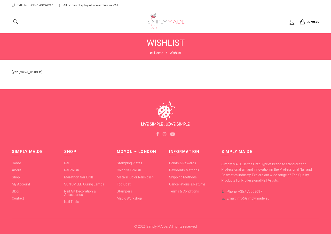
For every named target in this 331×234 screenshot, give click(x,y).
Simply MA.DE (157, 226)
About (16, 170)
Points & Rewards (182, 163)
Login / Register (292, 21)
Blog (15, 191)
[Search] (16, 21)
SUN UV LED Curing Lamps (84, 184)
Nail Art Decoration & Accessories (80, 193)
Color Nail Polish (129, 170)
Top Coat (124, 184)
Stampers (124, 191)
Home (158, 53)
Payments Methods (184, 170)
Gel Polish (71, 170)
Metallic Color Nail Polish (135, 177)
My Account (21, 184)
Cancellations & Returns (187, 184)
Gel (66, 163)
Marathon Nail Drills (79, 177)
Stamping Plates (129, 163)
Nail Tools (71, 202)
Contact (18, 198)
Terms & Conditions (184, 191)
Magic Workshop (129, 198)
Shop (16, 177)
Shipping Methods (183, 177)
